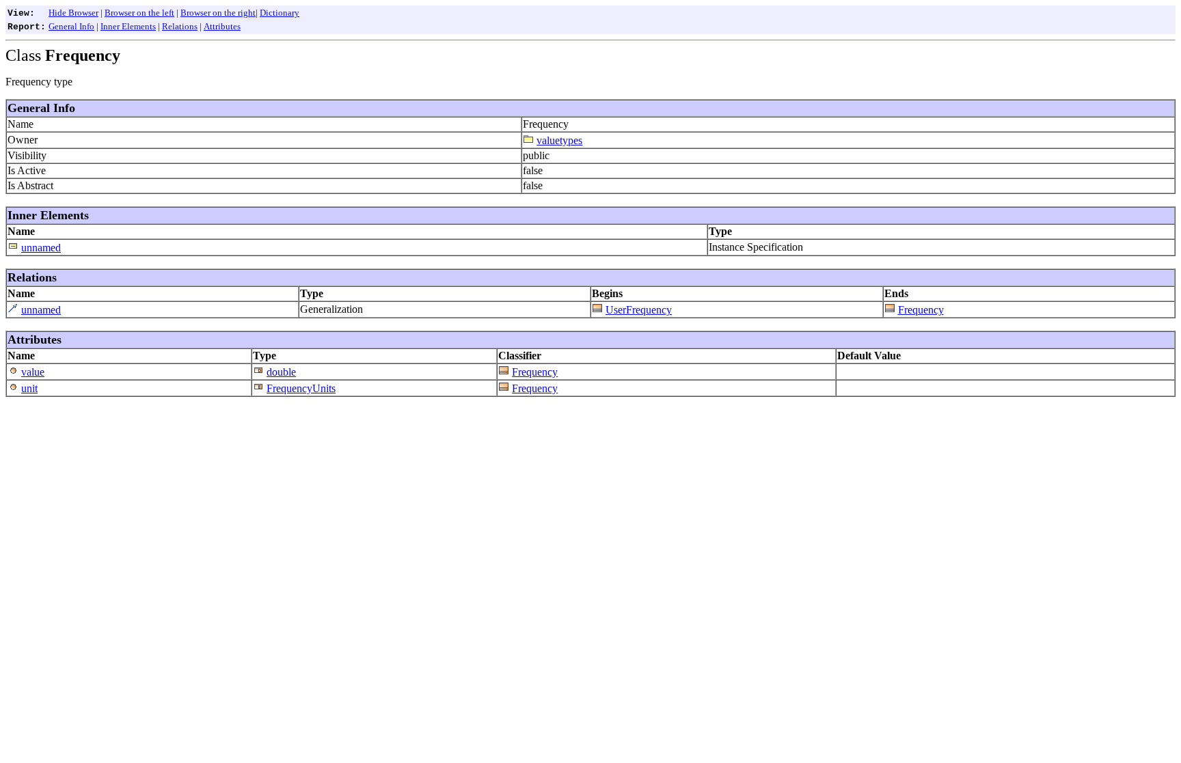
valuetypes (559, 140)
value (32, 372)
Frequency (921, 310)
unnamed (41, 247)
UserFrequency (639, 310)
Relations (180, 26)
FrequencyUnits (301, 388)
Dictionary (279, 13)
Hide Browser (73, 13)
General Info (71, 26)
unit (29, 388)
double (281, 372)
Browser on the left (139, 13)
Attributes (222, 26)
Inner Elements (128, 26)
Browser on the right (218, 13)
